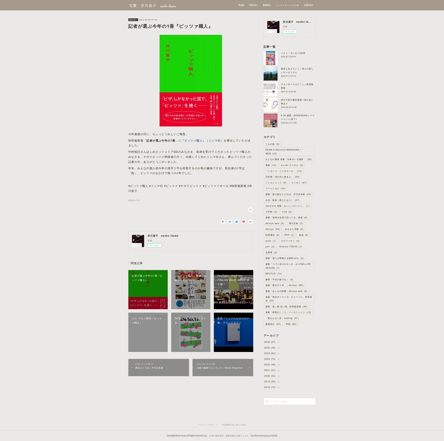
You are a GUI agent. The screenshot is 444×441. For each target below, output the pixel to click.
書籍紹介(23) (134, 200)
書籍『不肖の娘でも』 (279, 279)
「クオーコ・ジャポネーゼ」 (284, 170)
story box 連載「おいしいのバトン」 (288, 205)
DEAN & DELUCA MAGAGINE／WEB (284, 151)
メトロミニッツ (276, 182)
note (287, 211)
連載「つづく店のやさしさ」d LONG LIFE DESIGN (288, 265)
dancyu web (275, 223)
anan (271, 240)
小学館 (271, 211)
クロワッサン (290, 240)
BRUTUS (274, 273)
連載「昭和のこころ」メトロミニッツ (288, 312)
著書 (271, 165)
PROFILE (253, 5)
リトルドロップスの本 (287, 5)
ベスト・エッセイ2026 (293, 52)
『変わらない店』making (282, 317)
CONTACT (308, 5)
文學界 (271, 252)
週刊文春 (296, 223)
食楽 (303, 234)
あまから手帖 (294, 228)
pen (270, 246)
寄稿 (291, 323)
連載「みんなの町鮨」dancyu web (286, 290)
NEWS (241, 5)
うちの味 (273, 143)
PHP (289, 234)
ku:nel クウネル (292, 165)
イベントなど (276, 188)
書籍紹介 (133, 20)
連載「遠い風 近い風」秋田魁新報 (286, 306)
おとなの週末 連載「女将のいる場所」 (289, 159)
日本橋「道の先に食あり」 (283, 176)
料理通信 (273, 234)
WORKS (266, 5)
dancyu (273, 228)
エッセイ (299, 182)
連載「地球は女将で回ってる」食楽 (287, 217)
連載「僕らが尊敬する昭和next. (285, 258)
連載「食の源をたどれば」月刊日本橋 (288, 194)
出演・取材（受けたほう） (283, 200)
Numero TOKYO (290, 246)
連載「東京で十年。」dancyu (284, 285)
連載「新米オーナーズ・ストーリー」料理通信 (289, 298)
